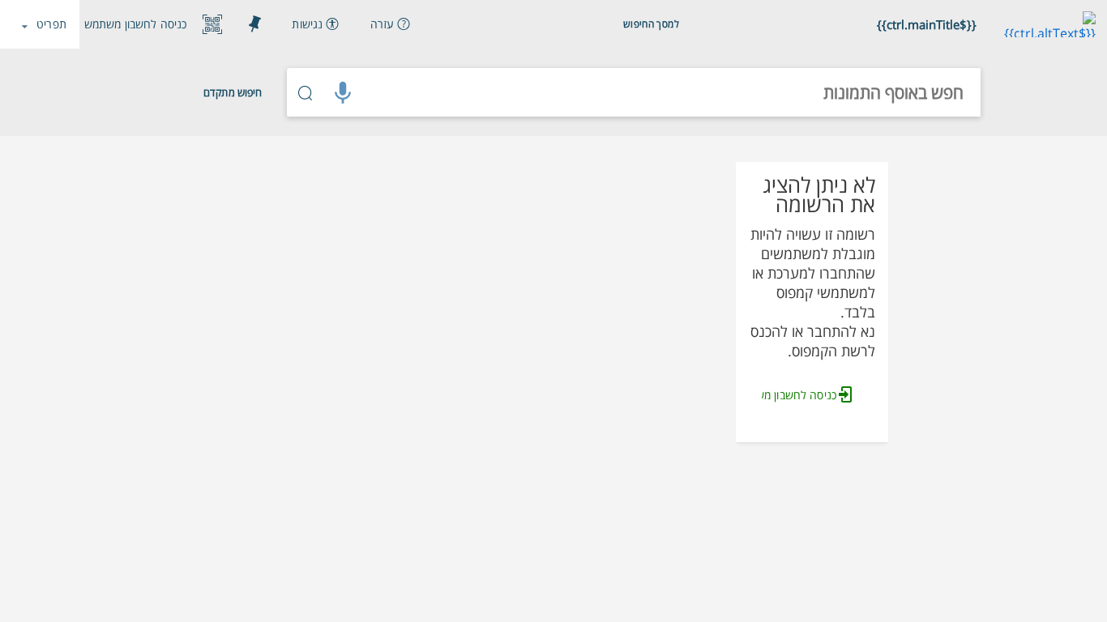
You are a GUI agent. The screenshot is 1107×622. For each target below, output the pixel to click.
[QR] (212, 24)
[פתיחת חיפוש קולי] (342, 92)
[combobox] (671, 92)
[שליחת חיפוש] (305, 92)
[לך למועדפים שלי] (254, 24)
